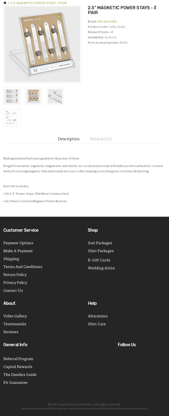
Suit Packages (100, 243)
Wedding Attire (101, 268)
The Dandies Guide (20, 374)
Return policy (15, 274)
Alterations (98, 316)
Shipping (11, 258)
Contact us (13, 290)
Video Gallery (15, 316)
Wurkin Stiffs (107, 21)
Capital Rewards (17, 366)
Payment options (18, 243)
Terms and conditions (22, 266)
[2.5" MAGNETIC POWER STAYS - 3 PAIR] (42, 44)
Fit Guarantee (15, 382)
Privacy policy (15, 282)
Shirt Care (97, 324)
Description (69, 138)
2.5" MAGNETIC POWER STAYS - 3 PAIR (38, 2)
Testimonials (14, 324)
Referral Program (18, 358)
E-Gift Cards (99, 260)
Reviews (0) (101, 138)
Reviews (10, 332)
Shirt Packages (101, 250)
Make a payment (18, 250)
